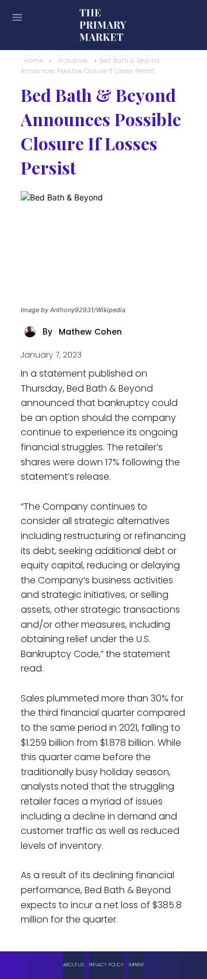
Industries (73, 60)
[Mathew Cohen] (32, 332)
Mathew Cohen (90, 331)
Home (33, 60)
